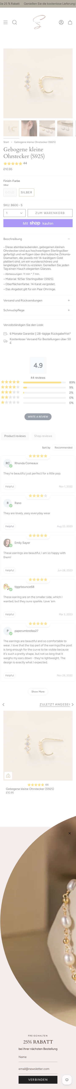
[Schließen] (70, 833)
